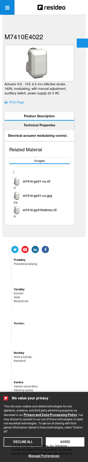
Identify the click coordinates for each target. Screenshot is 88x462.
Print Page (15, 102)
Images (39, 160)
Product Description (39, 116)
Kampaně (20, 360)
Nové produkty (23, 357)
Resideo (19, 323)
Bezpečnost (21, 301)
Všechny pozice (23, 390)
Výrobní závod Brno (26, 386)
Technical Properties (39, 125)
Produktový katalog (25, 264)
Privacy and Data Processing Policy (50, 415)
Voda (17, 297)
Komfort (18, 293)
